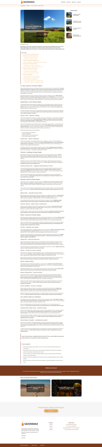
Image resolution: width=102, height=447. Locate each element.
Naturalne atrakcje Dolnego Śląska (30, 63)
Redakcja (23, 435)
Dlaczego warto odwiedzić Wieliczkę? (77, 36)
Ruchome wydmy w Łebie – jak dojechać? (35, 388)
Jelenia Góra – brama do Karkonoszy (31, 71)
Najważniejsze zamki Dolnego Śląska (30, 55)
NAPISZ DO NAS (51, 410)
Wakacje (74, 2)
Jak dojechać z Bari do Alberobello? (76, 15)
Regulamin (42, 445)
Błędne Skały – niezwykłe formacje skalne (31, 65)
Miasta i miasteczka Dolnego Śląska (30, 68)
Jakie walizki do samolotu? (71, 424)
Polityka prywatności (24, 445)
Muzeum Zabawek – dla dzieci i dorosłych (31, 77)
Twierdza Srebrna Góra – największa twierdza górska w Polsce (35, 62)
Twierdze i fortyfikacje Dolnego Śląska (30, 60)
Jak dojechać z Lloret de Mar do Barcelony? (77, 22)
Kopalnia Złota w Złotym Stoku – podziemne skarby (33, 80)
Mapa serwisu (34, 445)
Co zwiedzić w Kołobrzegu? (71, 426)
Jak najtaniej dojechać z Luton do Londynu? (71, 427)
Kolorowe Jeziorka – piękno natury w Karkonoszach (33, 66)
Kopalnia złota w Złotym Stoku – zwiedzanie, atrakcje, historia (66, 388)
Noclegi (69, 2)
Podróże (63, 2)
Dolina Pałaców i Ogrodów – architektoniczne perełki (33, 82)
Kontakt (23, 437)
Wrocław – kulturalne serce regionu (30, 69)
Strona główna (23, 5)
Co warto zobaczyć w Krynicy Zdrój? (71, 429)
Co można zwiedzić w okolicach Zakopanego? (77, 29)
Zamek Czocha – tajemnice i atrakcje (30, 57)
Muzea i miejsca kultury (28, 74)
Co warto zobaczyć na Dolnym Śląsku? (31, 54)
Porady (79, 2)
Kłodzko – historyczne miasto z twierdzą (31, 72)
